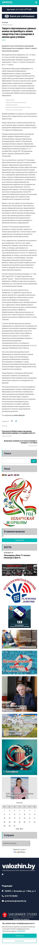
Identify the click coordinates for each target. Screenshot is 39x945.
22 (4, 822)
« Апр (17, 829)
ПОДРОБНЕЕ (21, 931)
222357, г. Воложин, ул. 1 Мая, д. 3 (20, 891)
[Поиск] (34, 461)
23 (9, 822)
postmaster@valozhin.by (15, 901)
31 (14, 826)
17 (14, 818)
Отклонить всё (19, 941)
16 (9, 818)
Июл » (21, 829)
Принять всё (19, 935)
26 (24, 822)
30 (9, 826)
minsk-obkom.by (19, 415)
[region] (19, 932)
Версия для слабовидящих (21, 16)
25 (19, 822)
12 (24, 814)
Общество (4, 426)
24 (14, 822)
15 (4, 818)
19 (24, 818)
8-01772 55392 (11, 896)
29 (4, 826)
